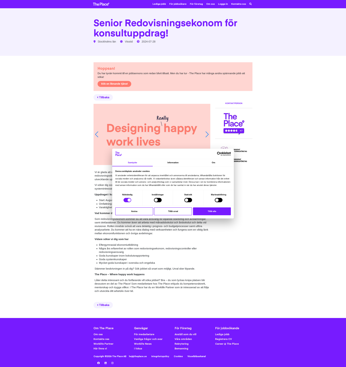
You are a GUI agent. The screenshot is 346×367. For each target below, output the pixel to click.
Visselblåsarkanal (196, 356)
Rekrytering (182, 343)
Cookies (178, 356)
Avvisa (134, 211)
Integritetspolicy (160, 356)
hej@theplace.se (138, 356)
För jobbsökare (178, 4)
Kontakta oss (238, 4)
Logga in (223, 4)
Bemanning (181, 348)
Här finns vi (100, 348)
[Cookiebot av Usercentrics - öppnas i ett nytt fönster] (219, 154)
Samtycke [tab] (132, 162)
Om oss (210, 4)
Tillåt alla (212, 211)
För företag (196, 4)
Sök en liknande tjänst (114, 83)
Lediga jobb (159, 4)
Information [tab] (173, 162)
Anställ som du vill (185, 334)
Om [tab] (213, 162)
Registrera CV (223, 339)
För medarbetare (144, 334)
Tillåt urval (173, 211)
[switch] (158, 200)
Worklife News (143, 343)
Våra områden (183, 339)
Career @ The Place (227, 343)
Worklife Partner (103, 343)
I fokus (138, 348)
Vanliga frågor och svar (148, 339)
